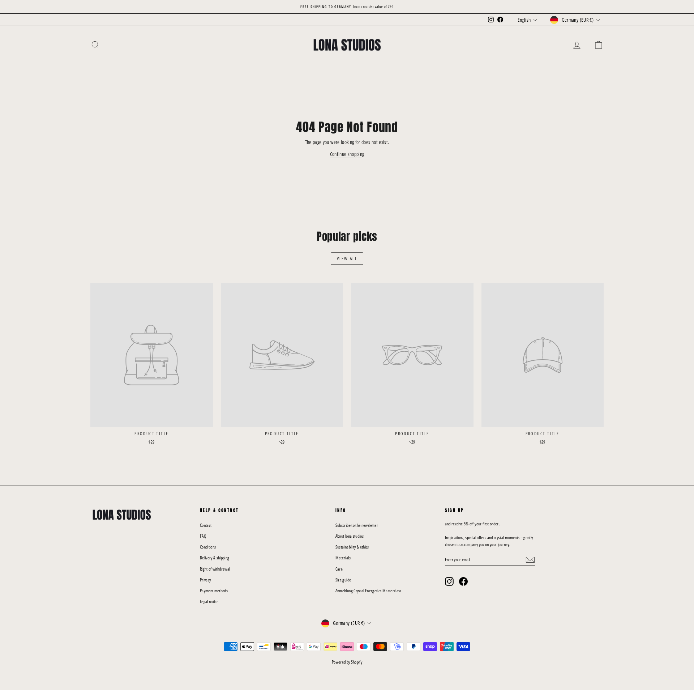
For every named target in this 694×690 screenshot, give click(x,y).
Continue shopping (347, 154)
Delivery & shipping (215, 558)
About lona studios (349, 536)
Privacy (205, 580)
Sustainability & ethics (352, 547)
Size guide (343, 580)
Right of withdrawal (215, 569)
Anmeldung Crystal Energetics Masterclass (368, 591)
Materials (343, 558)
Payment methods (214, 591)
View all (347, 258)
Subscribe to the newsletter (356, 525)
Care (339, 569)
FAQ (203, 536)
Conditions (208, 547)
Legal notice (209, 601)
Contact (205, 525)
